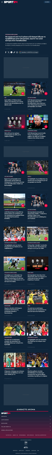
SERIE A (29, 176)
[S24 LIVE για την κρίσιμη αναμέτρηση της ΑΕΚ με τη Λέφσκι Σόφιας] (14, 122)
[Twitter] (9, 52)
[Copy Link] (14, 52)
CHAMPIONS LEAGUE (32, 130)
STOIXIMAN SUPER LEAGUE (10, 242)
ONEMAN (28, 450)
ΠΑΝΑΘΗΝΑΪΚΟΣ (8, 337)
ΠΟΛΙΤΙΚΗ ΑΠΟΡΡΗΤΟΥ (40, 435)
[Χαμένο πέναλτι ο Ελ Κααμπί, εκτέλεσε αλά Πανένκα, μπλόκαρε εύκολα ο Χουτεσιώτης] (14, 297)
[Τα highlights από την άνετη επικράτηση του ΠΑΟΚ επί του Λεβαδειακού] (14, 234)
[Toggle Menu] (2, 2)
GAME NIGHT (30, 272)
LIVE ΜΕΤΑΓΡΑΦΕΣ (32, 97)
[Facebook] (6, 52)
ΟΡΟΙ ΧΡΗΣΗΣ (30, 435)
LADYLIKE (33, 450)
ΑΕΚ (5, 97)
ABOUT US (15, 435)
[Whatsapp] (17, 52)
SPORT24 (15, 450)
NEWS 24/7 (21, 450)
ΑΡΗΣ (29, 305)
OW (38, 450)
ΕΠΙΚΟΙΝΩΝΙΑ (22, 435)
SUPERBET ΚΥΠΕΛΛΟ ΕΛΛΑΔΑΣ (11, 209)
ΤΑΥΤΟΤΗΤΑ (8, 435)
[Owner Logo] (26, 442)
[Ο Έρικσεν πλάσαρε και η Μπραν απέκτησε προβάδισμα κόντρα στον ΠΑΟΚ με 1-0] (14, 360)
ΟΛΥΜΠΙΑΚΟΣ (7, 305)
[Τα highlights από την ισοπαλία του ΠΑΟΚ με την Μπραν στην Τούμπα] (37, 328)
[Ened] (26, 447)
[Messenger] (11, 52)
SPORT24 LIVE (7, 130)
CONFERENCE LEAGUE (33, 337)
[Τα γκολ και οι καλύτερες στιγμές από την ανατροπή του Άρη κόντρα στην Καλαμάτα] (37, 297)
